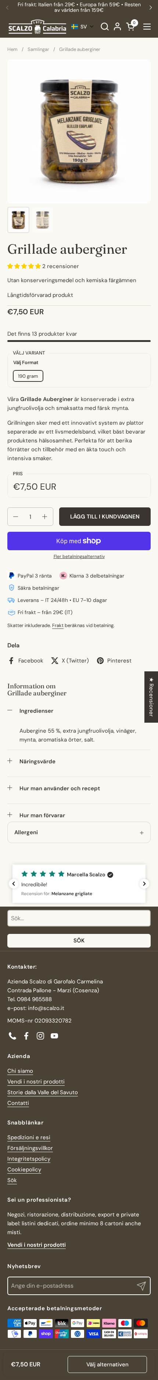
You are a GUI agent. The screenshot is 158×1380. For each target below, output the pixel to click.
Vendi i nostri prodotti (36, 1081)
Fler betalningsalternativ (79, 556)
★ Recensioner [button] (151, 697)
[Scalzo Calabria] (37, 26)
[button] (104, 26)
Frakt (58, 625)
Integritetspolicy (28, 1158)
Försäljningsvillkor (30, 1148)
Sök (79, 940)
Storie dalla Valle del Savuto (42, 1092)
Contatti (18, 1103)
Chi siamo (20, 1071)
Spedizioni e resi (28, 1137)
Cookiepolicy (24, 1169)
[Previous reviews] (13, 883)
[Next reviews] (144, 883)
